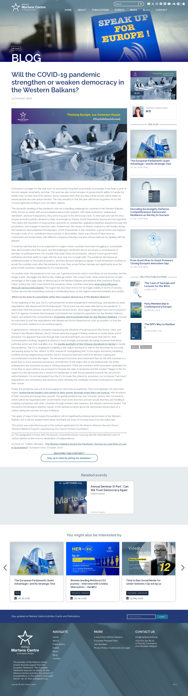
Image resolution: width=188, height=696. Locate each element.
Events (119, 10)
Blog (146, 10)
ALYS (175, 684)
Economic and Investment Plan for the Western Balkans (85, 317)
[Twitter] (153, 4)
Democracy (146, 347)
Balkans (135, 347)
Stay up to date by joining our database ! (69, 458)
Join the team (100, 644)
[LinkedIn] (165, 4)
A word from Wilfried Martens (108, 637)
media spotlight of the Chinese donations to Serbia (86, 344)
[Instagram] (157, 4)
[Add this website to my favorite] (183, 4)
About (82, 10)
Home (68, 10)
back (17, 48)
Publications (100, 10)
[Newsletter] (148, 4)
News (133, 10)
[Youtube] (169, 4)
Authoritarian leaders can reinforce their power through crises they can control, (64, 392)
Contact (161, 10)
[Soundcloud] (173, 4)
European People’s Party (106, 640)
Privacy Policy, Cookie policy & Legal (112, 648)
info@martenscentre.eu (146, 637)
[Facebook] (161, 4)
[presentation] (5, 568)
